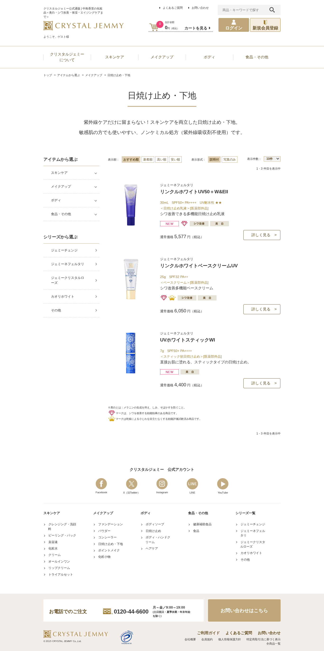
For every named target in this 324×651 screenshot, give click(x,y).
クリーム (54, 555)
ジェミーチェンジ (64, 250)
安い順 (175, 159)
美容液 (53, 542)
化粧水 (53, 548)
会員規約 (207, 639)
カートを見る (196, 28)
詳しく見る (260, 235)
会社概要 (190, 639)
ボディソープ (155, 524)
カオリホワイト (62, 296)
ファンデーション (110, 524)
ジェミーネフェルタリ (67, 264)
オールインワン (59, 561)
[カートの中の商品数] (154, 27)
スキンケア (59, 173)
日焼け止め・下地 (110, 544)
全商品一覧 (273, 643)
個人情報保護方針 (229, 639)
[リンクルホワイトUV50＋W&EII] (130, 225)
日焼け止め (153, 531)
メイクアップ (61, 186)
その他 (56, 310)
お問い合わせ (200, 7)
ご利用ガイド (208, 633)
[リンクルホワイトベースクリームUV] (130, 299)
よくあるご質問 (173, 7)
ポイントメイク (109, 550)
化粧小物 (104, 557)
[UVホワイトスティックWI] (130, 373)
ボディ (56, 200)
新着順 (148, 159)
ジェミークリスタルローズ (67, 280)
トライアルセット (60, 574)
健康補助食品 (202, 524)
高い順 (161, 159)
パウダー (104, 531)
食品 (196, 531)
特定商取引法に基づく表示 (263, 639)
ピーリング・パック (62, 535)
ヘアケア (152, 548)
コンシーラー (107, 537)
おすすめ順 (131, 159)
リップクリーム (59, 568)
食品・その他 (61, 214)
